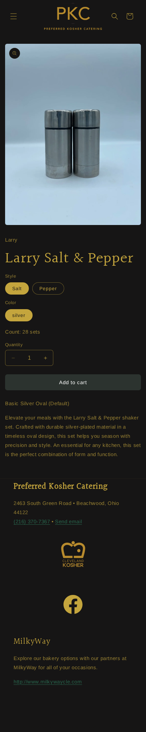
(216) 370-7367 (32, 521)
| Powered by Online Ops (77, 727)
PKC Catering (40, 727)
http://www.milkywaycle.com (48, 681)
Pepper (48, 288)
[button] (13, 16)
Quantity (14, 344)
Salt (17, 288)
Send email (68, 521)
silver (18, 315)
